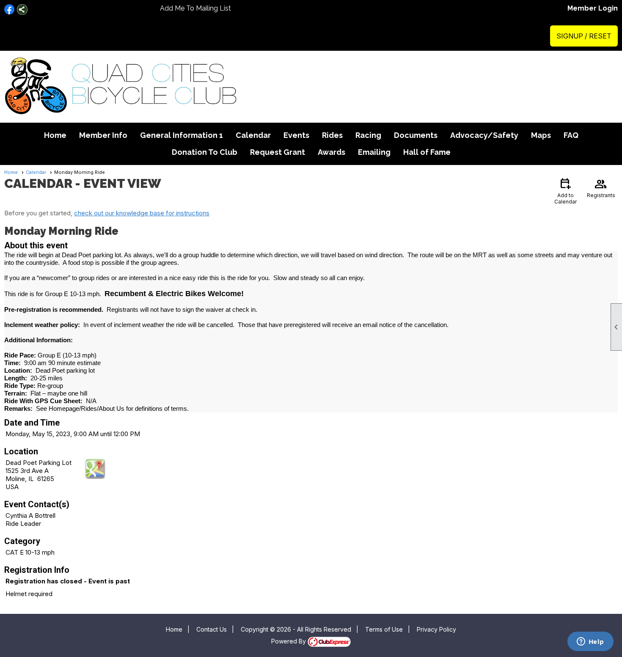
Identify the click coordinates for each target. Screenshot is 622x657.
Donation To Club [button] (204, 152)
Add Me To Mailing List (195, 8)
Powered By (289, 641)
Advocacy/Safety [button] (484, 135)
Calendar (253, 135)
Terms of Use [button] (384, 629)
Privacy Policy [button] (436, 629)
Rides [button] (332, 135)
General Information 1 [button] (181, 135)
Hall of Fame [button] (427, 152)
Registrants (601, 187)
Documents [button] (416, 135)
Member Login (592, 8)
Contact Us (211, 629)
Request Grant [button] (277, 152)
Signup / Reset (583, 36)
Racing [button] (368, 135)
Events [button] (296, 135)
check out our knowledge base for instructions (141, 213)
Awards (331, 152)
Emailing (374, 152)
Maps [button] (541, 135)
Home (55, 135)
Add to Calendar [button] (565, 190)
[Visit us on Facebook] (9, 9)
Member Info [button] (103, 135)
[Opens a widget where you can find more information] (590, 642)
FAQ (571, 135)
